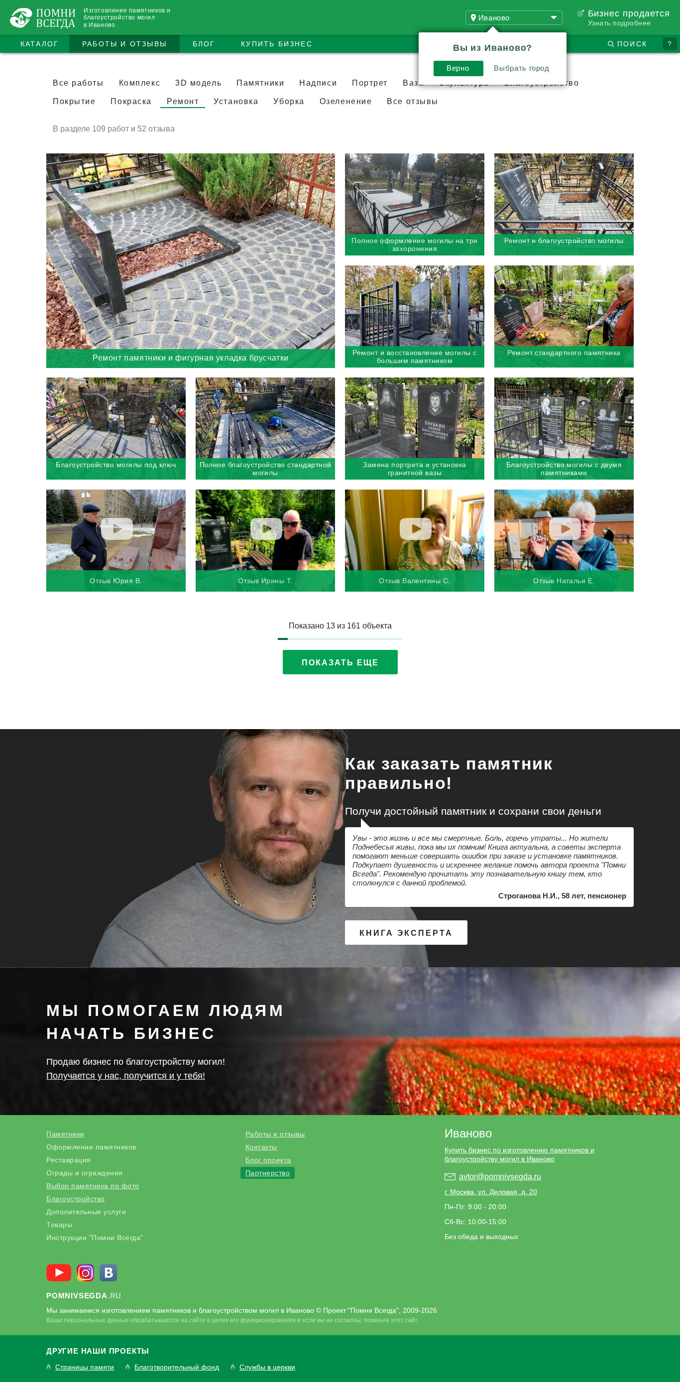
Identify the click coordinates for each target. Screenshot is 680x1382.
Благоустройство (75, 1199)
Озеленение (346, 101)
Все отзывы (413, 101)
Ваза (413, 83)
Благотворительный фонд (176, 1367)
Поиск (632, 44)
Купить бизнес (277, 44)
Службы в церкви (267, 1367)
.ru (83, 1295)
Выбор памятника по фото (92, 1186)
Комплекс (139, 83)
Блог (204, 44)
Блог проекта (268, 1160)
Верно (458, 68)
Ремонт (183, 101)
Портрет (370, 83)
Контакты (261, 1147)
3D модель (198, 83)
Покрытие (74, 101)
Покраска (131, 101)
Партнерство (267, 1173)
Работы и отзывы (124, 44)
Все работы (78, 83)
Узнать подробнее (619, 23)
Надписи (318, 83)
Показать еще (340, 662)
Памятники (260, 83)
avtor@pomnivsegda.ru (500, 1176)
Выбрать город (521, 68)
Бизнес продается (629, 13)
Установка (236, 101)
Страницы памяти (84, 1367)
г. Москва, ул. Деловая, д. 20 (491, 1192)
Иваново (468, 1133)
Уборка (288, 101)
